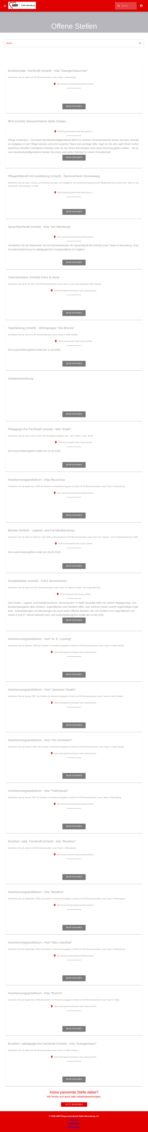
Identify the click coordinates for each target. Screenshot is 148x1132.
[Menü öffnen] (5, 6)
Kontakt (74, 1120)
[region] (74, 24)
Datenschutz (74, 1127)
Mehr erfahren (74, 106)
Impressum (74, 1123)
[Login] (141, 6)
